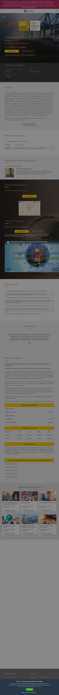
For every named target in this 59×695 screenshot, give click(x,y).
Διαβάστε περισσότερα (36, 686)
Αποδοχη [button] (29, 689)
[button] (29, 692)
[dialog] (29, 347)
